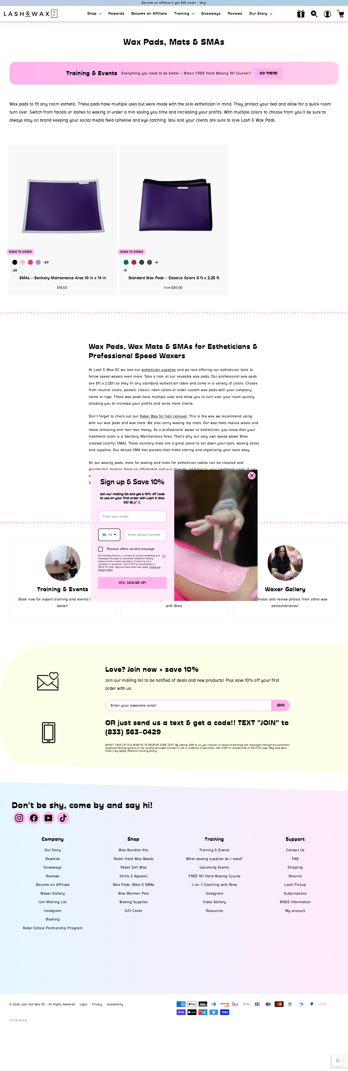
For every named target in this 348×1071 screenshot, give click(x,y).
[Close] (252, 475)
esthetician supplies (159, 370)
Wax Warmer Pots (133, 893)
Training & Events (214, 850)
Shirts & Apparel (133, 876)
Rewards (116, 13)
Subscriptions (295, 893)
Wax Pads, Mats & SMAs (133, 885)
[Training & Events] (62, 563)
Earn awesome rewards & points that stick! (174, 3)
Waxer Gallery (52, 893)
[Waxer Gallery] (285, 563)
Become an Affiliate (149, 13)
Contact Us (295, 850)
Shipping (295, 867)
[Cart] (340, 13)
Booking (53, 919)
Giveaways (211, 13)
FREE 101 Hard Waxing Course (214, 876)
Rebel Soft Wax (133, 867)
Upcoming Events (214, 867)
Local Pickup (295, 885)
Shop (92, 13)
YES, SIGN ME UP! (132, 583)
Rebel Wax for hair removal (163, 416)
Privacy (97, 1004)
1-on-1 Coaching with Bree (214, 885)
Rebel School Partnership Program (53, 928)
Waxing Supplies (133, 902)
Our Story (259, 13)
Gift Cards (133, 911)
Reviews (235, 13)
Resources (214, 911)
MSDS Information (295, 902)
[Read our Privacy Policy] (163, 556)
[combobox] (109, 534)
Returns (295, 876)
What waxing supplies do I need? (214, 859)
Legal (83, 1004)
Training (182, 13)
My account (295, 911)
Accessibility (115, 1004)
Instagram (52, 911)
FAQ (295, 859)
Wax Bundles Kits (133, 850)
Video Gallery (214, 902)
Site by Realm (18, 1020)
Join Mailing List (53, 902)
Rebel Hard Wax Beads (134, 859)
